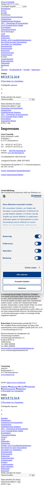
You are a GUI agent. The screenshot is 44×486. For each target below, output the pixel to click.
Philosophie (5, 63)
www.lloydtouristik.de (16, 153)
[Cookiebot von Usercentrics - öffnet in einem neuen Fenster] (31, 196)
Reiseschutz (5, 51)
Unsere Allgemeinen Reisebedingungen (15, 171)
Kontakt (27, 70)
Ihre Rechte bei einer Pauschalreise (14, 42)
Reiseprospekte (6, 48)
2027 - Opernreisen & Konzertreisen (14, 23)
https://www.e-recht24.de (16, 382)
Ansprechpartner (7, 59)
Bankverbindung (7, 61)
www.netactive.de (7, 375)
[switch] (38, 244)
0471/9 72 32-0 (10, 76)
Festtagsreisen (6, 19)
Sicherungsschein (7, 53)
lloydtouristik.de (16, 70)
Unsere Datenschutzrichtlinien (12, 175)
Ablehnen (22, 288)
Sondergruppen (6, 55)
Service (3, 437)
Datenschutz (5, 38)
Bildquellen (5, 36)
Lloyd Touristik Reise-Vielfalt (12, 25)
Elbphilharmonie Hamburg (11, 21)
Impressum (5, 65)
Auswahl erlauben (22, 281)
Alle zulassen (22, 275)
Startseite (4, 70)
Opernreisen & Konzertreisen (12, 17)
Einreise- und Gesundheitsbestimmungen (16, 40)
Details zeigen (30, 267)
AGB (3, 34)
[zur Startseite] (7, 2)
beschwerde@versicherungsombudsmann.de (17, 348)
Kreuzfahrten (6, 27)
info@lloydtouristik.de (17, 151)
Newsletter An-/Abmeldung (11, 44)
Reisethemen (5, 420)
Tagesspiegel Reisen (8, 30)
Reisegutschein (6, 46)
